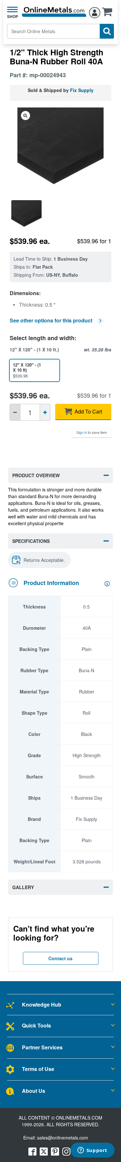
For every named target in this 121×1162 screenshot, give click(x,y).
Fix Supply (82, 90)
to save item (91, 432)
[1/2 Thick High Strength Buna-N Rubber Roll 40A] (26, 215)
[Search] (107, 31)
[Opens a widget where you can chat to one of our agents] (92, 1151)
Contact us (60, 958)
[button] (109, 14)
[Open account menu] (94, 12)
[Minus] (15, 412)
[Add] (45, 412)
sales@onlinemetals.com (62, 1137)
